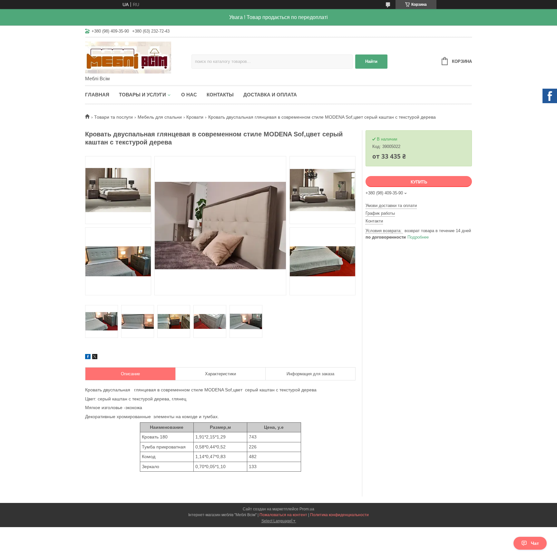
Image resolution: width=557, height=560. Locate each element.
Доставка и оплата (270, 94)
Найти (371, 61)
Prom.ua (306, 509)
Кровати (194, 117)
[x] (94, 357)
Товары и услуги (142, 94)
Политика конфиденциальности (339, 515)
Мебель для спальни (160, 117)
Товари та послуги (113, 117)
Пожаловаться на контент (283, 515)
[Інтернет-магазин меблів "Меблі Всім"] (138, 57)
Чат (535, 543)
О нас (189, 94)
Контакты (220, 94)
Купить (419, 182)
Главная (97, 94)
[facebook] (88, 357)
